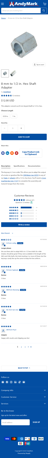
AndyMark (7, 92)
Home (3, 18)
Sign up (36, 422)
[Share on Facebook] (3, 153)
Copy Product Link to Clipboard (30, 153)
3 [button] (25, 347)
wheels (12, 178)
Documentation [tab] (34, 166)
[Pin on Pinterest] (16, 153)
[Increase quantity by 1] (21, 128)
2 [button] (21, 347)
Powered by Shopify (24, 453)
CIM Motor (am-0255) (31, 175)
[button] (6, 95)
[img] (6, 240)
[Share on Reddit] (12, 153)
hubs (6, 178)
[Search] (44, 10)
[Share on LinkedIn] (7, 153)
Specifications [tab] (19, 166)
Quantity (4, 123)
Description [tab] (5, 166)
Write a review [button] (24, 224)
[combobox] (21, 10)
